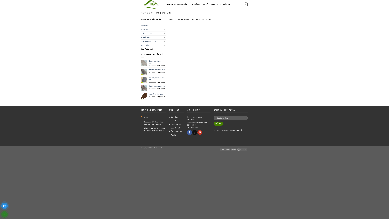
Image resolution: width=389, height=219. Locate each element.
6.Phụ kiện (145, 45)
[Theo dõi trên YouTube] (199, 132)
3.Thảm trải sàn (146, 33)
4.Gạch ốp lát (146, 37)
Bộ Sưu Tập (182, 4)
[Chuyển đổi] (165, 26)
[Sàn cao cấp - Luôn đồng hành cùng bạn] (151, 4)
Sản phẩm (194, 4)
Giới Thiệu (216, 4)
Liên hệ (226, 4)
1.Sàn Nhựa (145, 25)
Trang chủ (170, 4)
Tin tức (205, 4)
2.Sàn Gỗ (144, 29)
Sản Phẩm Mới (147, 49)
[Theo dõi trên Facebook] (189, 132)
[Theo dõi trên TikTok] (194, 132)
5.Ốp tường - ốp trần (149, 41)
